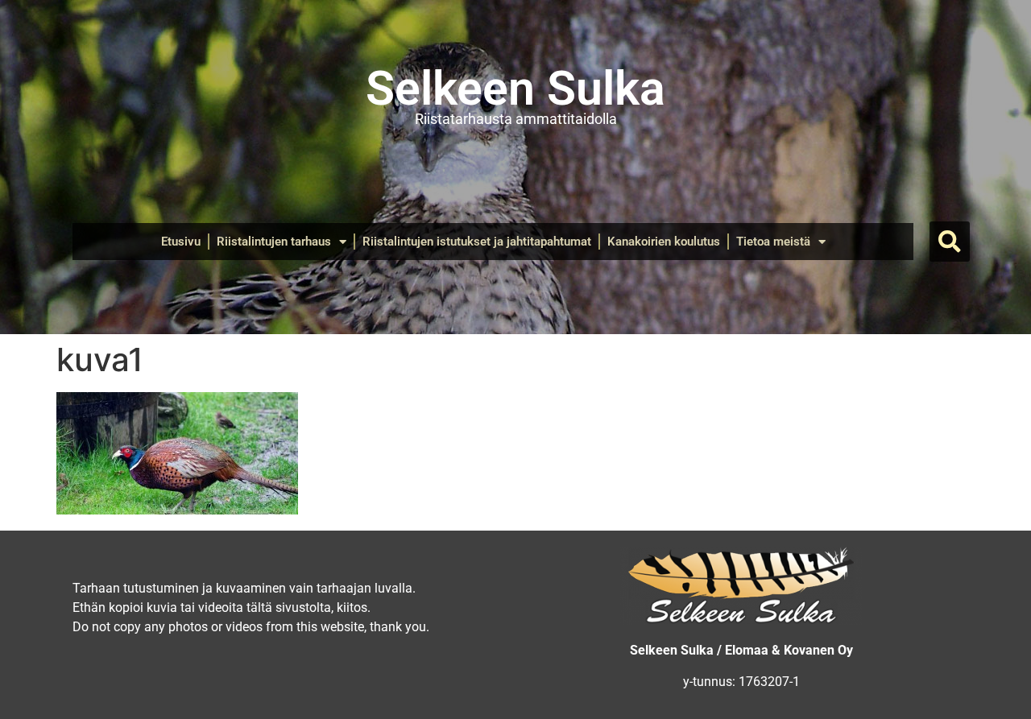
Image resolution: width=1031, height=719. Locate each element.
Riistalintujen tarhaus (274, 241)
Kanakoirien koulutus (663, 241)
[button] (950, 241)
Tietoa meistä (773, 241)
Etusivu (181, 241)
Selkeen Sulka (515, 88)
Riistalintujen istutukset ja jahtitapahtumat (476, 241)
